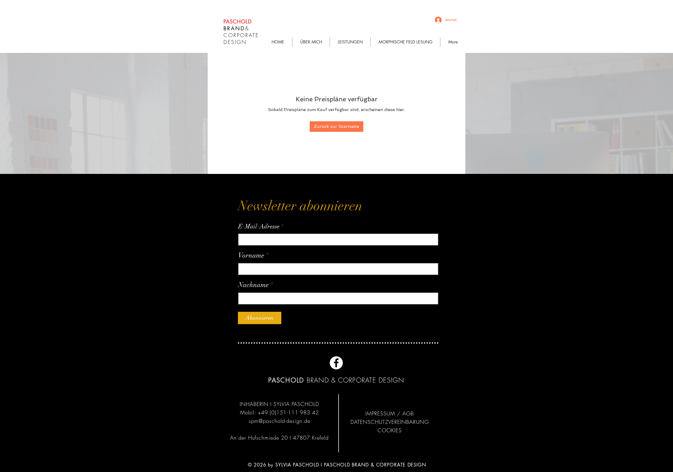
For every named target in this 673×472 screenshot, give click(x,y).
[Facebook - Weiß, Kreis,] (336, 362)
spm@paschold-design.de (279, 420)
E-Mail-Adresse (258, 226)
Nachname (253, 285)
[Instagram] (352, 362)
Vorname (251, 255)
